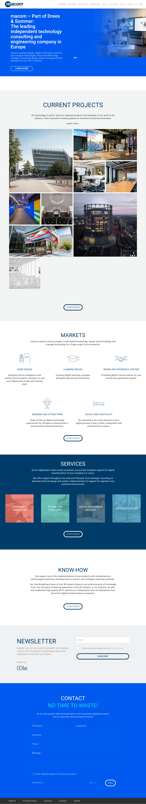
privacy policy (116, 648)
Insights (130, 4)
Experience (95, 4)
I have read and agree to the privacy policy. (56, 774)
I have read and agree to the (102, 648)
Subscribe (102, 656)
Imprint (12, 800)
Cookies (48, 800)
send (110, 782)
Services (72, 4)
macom (105, 4)
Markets (62, 4)
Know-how (83, 4)
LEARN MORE (21, 68)
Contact (63, 800)
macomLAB (114, 4)
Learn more (73, 307)
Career (77, 800)
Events (122, 4)
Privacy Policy (30, 800)
